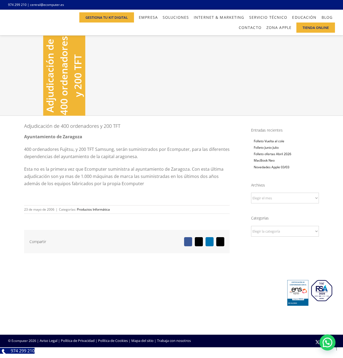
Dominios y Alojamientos (139, 301)
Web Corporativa (189, 294)
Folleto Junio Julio (266, 147)
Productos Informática (93, 209)
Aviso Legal (48, 340)
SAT (234, 294)
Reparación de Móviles (249, 309)
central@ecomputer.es (47, 4)
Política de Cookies (113, 340)
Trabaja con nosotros (174, 340)
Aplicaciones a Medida (193, 309)
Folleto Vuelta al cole (269, 141)
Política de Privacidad (78, 340)
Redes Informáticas (135, 294)
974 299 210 (17, 4)
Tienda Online (186, 301)
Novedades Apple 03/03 (271, 167)
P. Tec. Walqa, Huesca (25, 300)
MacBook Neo (264, 160)
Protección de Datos (136, 316)
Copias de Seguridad (247, 316)
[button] (327, 342)
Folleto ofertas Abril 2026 (272, 154)
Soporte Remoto (244, 301)
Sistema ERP (129, 309)
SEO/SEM (183, 316)
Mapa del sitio (142, 340)
